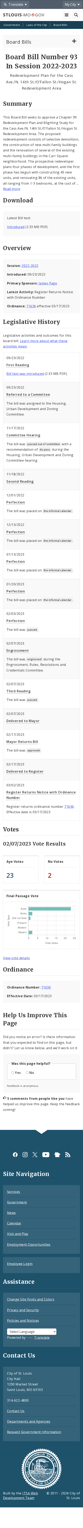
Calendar (14, 1223)
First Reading (17, 365)
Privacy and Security (23, 1310)
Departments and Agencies (28, 1421)
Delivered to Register (25, 771)
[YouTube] (45, 1154)
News (11, 1213)
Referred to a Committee (28, 394)
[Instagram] (25, 1154)
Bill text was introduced (25, 373)
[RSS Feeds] (67, 1154)
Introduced (16, 227)
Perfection (15, 502)
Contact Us (16, 1411)
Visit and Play (17, 1234)
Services (13, 1192)
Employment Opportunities (29, 1244)
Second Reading (20, 481)
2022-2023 (30, 265)
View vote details (16, 958)
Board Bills (60, 25)
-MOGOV (23, 15)
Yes (18, 1072)
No (31, 1072)
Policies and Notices (23, 1320)
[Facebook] (15, 1154)
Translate (42, 1337)
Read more (11, 189)
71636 (31, 306)
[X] (34, 1154)
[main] (41, 576)
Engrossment (17, 650)
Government (12, 25)
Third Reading (18, 691)
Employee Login (20, 1264)
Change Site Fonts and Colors (30, 1299)
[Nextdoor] (57, 1154)
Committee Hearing (23, 435)
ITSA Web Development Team (20, 1495)
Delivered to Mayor (22, 721)
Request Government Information (34, 1432)
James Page (48, 283)
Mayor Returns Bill (22, 741)
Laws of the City (37, 25)
